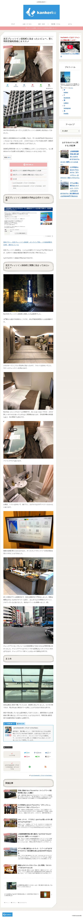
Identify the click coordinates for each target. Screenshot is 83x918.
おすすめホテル (8, 747)
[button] (49, 85)
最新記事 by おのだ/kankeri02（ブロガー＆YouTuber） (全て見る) (29, 187)
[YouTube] (10, 735)
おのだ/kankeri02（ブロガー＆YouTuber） (24, 183)
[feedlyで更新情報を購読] (29, 766)
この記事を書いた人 (10, 723)
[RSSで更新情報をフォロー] (45, 766)
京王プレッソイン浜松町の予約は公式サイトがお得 (27, 170)
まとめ (15, 179)
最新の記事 (21, 723)
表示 (9, 157)
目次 (27, 164)
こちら (71, 87)
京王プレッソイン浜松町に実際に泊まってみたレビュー (28, 174)
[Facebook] (8, 735)
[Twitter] (6, 735)
